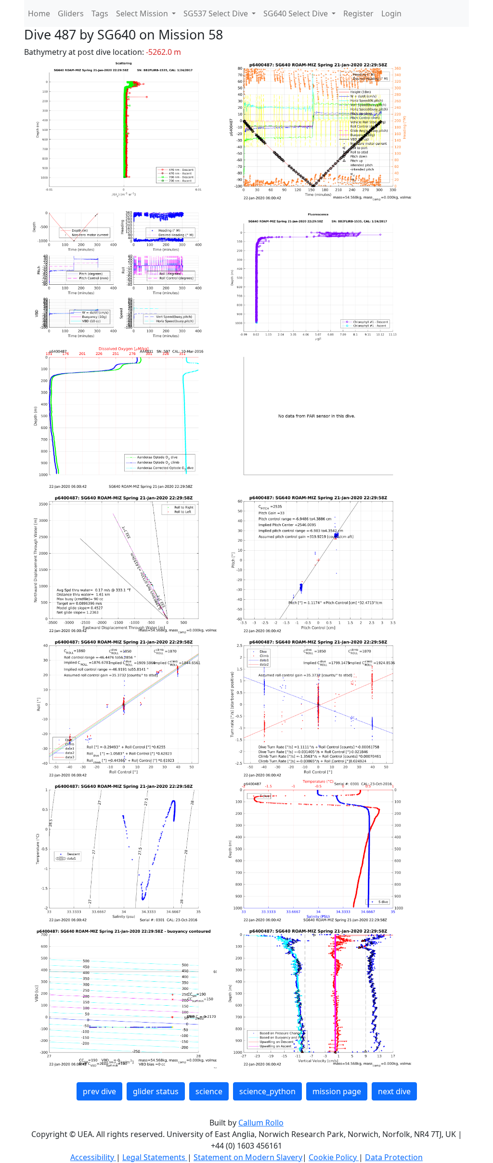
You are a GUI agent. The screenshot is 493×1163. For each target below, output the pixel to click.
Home (39, 13)
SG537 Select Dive (216, 13)
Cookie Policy (334, 1157)
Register (358, 13)
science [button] (208, 1091)
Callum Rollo (261, 1122)
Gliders (71, 13)
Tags (99, 13)
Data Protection (394, 1157)
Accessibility (93, 1157)
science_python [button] (267, 1091)
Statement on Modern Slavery (248, 1157)
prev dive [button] (99, 1091)
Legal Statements (154, 1157)
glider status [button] (156, 1091)
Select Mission (143, 13)
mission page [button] (336, 1091)
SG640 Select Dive (296, 13)
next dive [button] (394, 1091)
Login (391, 13)
